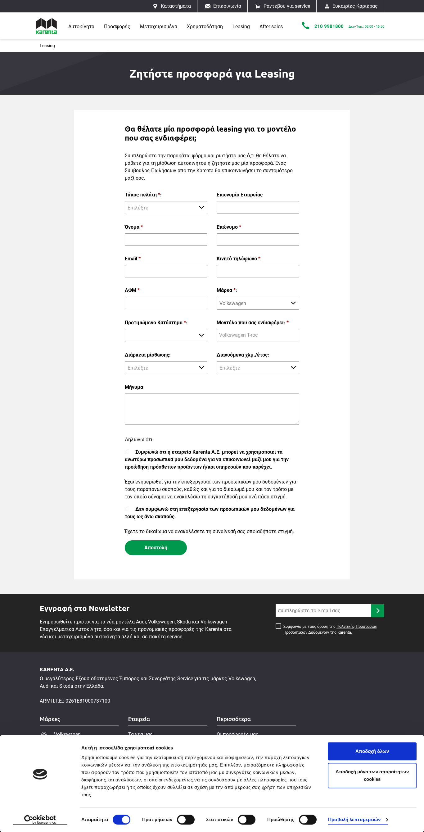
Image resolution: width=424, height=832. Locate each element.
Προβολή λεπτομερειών (354, 819)
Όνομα (134, 227)
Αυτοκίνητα (81, 26)
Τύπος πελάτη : (143, 195)
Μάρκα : (227, 290)
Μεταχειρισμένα (158, 26)
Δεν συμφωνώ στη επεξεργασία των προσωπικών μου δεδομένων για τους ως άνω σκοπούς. (210, 512)
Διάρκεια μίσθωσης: (148, 355)
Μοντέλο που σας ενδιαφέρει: (253, 323)
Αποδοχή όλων (372, 751)
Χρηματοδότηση (205, 26)
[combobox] (166, 207)
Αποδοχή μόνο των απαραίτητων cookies (372, 775)
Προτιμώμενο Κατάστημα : (156, 323)
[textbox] (166, 207)
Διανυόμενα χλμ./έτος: (243, 355)
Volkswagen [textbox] (232, 303)
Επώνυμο (229, 227)
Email (133, 259)
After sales (271, 26)
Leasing (241, 26)
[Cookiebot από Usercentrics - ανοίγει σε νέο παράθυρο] (40, 820)
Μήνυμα (134, 387)
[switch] (186, 820)
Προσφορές (117, 26)
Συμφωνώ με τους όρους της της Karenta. (330, 629)
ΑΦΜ (132, 290)
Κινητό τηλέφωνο (238, 259)
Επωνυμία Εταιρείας (240, 195)
